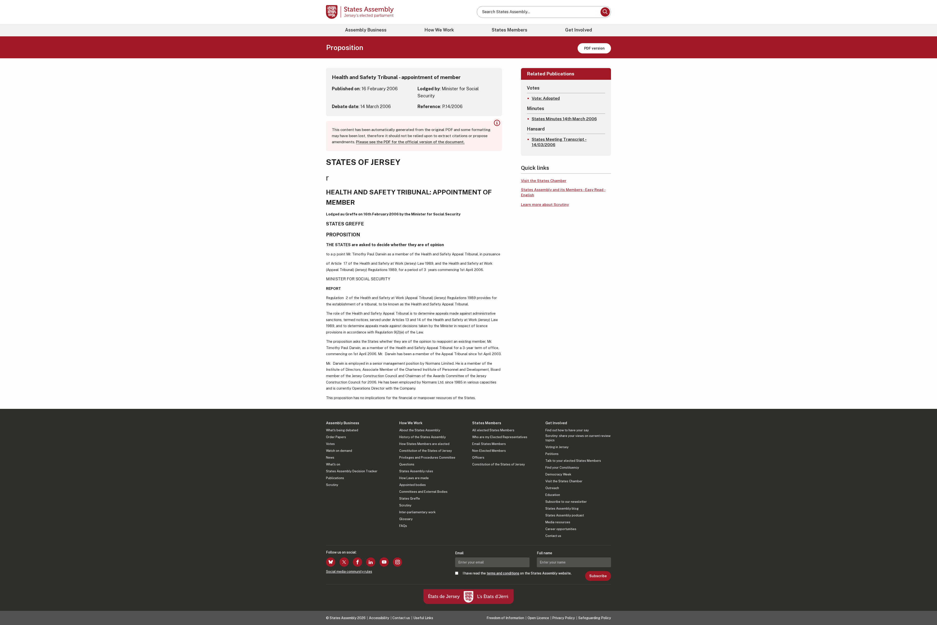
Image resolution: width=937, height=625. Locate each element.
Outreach (552, 488)
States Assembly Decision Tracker (351, 471)
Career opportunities (560, 529)
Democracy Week (558, 474)
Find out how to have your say (567, 430)
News (330, 457)
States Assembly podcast (564, 515)
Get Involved (578, 29)
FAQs (403, 526)
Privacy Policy (563, 618)
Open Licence (538, 618)
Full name (544, 553)
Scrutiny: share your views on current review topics (578, 438)
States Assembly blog (562, 508)
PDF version (594, 48)
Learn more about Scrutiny (545, 204)
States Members (509, 29)
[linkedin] (370, 562)
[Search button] (605, 12)
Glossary (406, 519)
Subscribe (598, 576)
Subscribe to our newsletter (566, 502)
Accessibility (379, 618)
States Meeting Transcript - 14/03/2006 (559, 142)
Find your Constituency (562, 467)
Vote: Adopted (546, 98)
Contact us (553, 536)
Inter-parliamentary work (417, 512)
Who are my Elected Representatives (499, 437)
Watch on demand (339, 451)
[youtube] (384, 562)
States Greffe (409, 498)
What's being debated (342, 430)
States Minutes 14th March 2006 (564, 118)
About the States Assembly (419, 430)
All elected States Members (493, 430)
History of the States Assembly (422, 437)
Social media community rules (349, 572)
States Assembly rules (416, 471)
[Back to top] (925, 608)
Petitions (552, 454)
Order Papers (336, 437)
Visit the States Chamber (543, 181)
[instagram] (397, 562)
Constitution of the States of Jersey (425, 451)
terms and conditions (503, 573)
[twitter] (344, 562)
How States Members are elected (424, 444)
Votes (330, 444)
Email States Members (489, 444)
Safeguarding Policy (594, 618)
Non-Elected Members (489, 451)
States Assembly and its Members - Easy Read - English (563, 192)
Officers (478, 457)
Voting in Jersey (557, 447)
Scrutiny (332, 485)
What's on (333, 464)
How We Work (439, 29)
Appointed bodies (412, 485)
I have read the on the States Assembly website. (517, 573)
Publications (335, 478)
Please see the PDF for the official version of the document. (410, 142)
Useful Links (423, 618)
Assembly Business (366, 29)
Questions (406, 464)
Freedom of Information (505, 618)
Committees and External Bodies (423, 492)
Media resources (557, 522)
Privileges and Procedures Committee (427, 457)
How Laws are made (414, 478)
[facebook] (357, 562)
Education (552, 495)
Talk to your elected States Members (573, 461)
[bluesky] (330, 562)
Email (459, 553)
